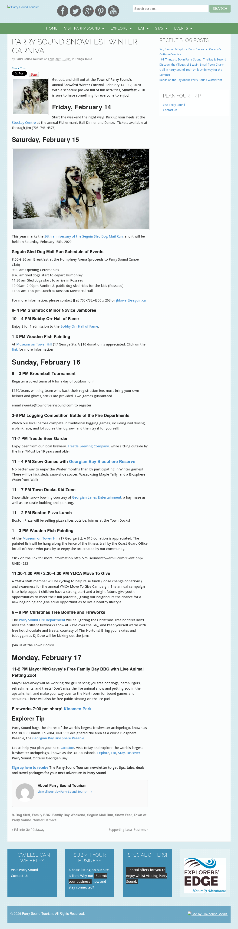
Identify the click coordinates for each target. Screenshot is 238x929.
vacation (67, 748)
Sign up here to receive (30, 767)
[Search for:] (171, 8)
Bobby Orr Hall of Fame (79, 326)
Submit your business (88, 879)
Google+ (88, 11)
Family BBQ (41, 814)
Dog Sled (23, 814)
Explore (119, 28)
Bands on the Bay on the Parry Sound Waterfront (190, 80)
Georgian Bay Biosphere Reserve (102, 461)
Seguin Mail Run (100, 814)
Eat (141, 28)
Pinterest (100, 11)
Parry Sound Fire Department (42, 620)
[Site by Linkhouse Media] (208, 913)
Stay (159, 28)
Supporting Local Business (128, 830)
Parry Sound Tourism (29, 59)
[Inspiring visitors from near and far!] (23, 7)
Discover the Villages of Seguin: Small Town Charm (192, 64)
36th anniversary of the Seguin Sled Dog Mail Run (83, 236)
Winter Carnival (45, 820)
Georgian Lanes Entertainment (96, 497)
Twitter (75, 11)
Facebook (62, 11)
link (15, 349)
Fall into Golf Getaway (28, 830)
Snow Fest (123, 814)
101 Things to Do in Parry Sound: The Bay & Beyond (192, 59)
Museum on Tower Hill (34, 344)
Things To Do (83, 59)
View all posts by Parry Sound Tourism (65, 791)
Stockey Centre (24, 123)
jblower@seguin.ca (131, 300)
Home (51, 28)
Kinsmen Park (78, 709)
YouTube (113, 11)
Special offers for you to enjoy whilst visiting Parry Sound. (146, 876)
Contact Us (170, 110)
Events (181, 28)
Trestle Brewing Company (88, 446)
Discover (133, 753)
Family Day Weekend (68, 814)
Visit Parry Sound (82, 28)
